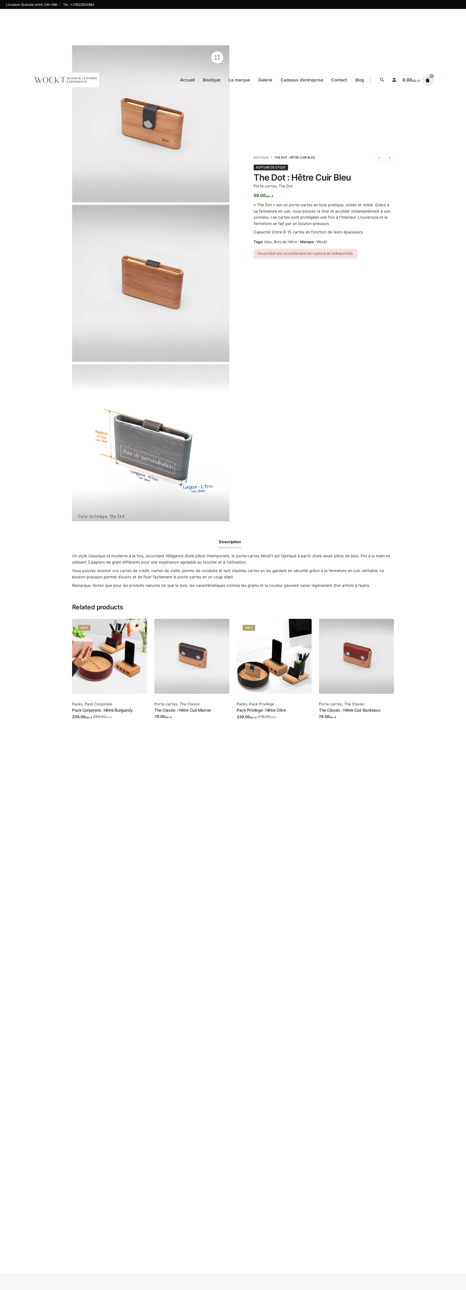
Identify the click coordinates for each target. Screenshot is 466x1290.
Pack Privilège (261, 704)
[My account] (394, 80)
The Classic (190, 704)
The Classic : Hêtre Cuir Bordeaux (349, 710)
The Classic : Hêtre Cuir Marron (182, 710)
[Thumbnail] (65, 80)
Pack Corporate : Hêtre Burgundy (102, 710)
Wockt (322, 241)
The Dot (286, 186)
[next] (390, 157)
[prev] (379, 157)
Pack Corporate (98, 704)
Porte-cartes (265, 186)
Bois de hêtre (285, 241)
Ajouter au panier (88, 721)
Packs (77, 704)
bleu (268, 241)
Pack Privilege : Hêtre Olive (261, 710)
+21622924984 (82, 5)
